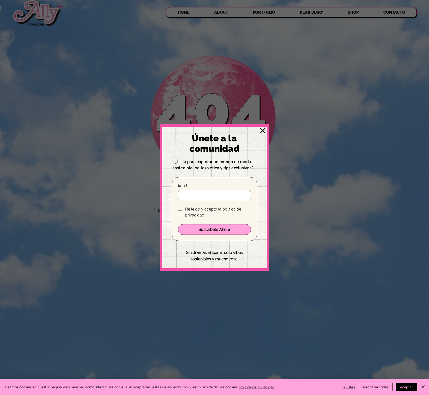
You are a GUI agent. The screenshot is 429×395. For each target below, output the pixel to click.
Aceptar (406, 387)
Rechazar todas (376, 387)
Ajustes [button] (349, 387)
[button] (262, 131)
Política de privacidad (257, 387)
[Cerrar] (423, 387)
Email (182, 185)
